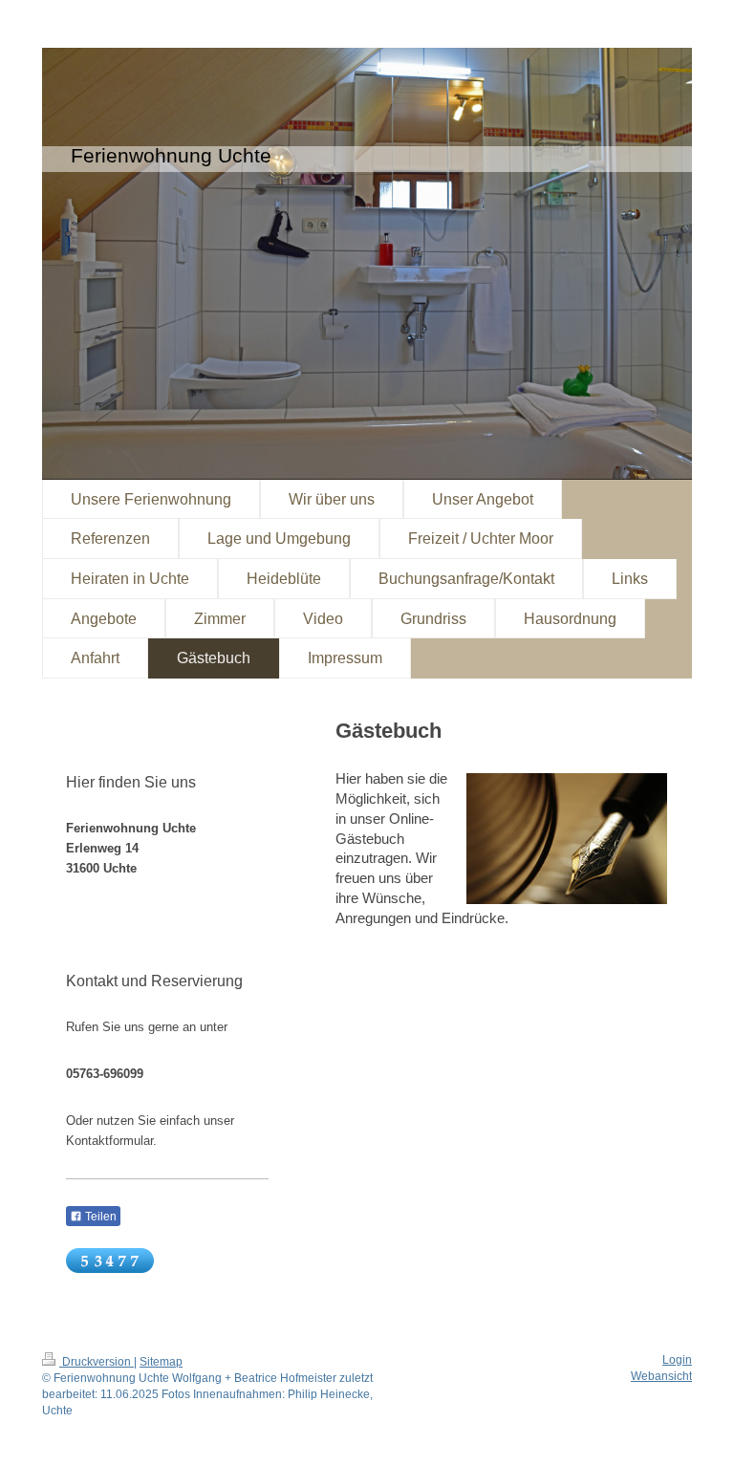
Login (677, 1360)
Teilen (99, 1216)
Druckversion (96, 1362)
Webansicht (661, 1376)
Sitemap (161, 1362)
